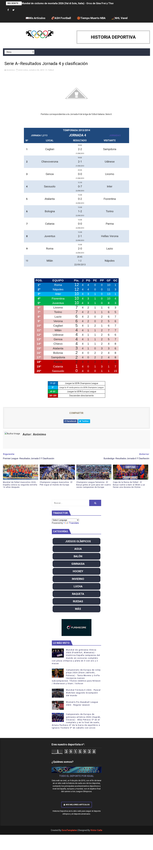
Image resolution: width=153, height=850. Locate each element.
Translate (74, 523)
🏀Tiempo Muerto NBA (91, 18)
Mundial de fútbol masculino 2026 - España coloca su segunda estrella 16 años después (20, 484)
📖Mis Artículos (35, 18)
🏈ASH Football (61, 18)
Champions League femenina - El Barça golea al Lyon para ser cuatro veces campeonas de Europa (93, 484)
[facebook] (8, 10)
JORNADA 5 (115, 135)
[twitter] (13, 10)
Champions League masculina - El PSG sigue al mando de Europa (56, 483)
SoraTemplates (69, 830)
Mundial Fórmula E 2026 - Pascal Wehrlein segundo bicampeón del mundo (83, 692)
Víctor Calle (96, 830)
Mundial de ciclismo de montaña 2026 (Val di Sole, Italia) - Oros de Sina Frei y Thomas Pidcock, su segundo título (85, 3)
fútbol (51, 70)
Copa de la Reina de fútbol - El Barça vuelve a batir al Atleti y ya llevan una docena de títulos (129, 484)
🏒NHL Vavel (119, 18)
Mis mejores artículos (77, 804)
